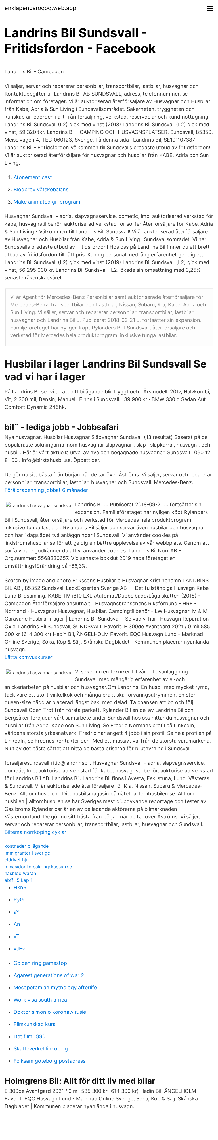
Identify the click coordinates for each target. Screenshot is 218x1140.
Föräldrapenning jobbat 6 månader (46, 490)
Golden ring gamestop (40, 963)
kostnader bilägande (27, 846)
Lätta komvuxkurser (29, 657)
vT (17, 936)
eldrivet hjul (17, 860)
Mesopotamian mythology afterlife (55, 987)
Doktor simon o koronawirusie (50, 1012)
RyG (19, 900)
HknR (20, 887)
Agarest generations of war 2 (49, 975)
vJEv (19, 949)
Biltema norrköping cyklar (35, 832)
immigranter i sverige (27, 853)
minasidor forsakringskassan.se (38, 866)
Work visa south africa (40, 1000)
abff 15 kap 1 (18, 880)
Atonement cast (33, 177)
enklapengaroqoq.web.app (40, 8)
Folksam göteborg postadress (49, 1061)
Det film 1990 (29, 1036)
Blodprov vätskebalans (41, 189)
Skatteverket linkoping (41, 1049)
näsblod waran (20, 873)
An (17, 924)
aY (17, 912)
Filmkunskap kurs (34, 1024)
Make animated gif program (47, 202)
